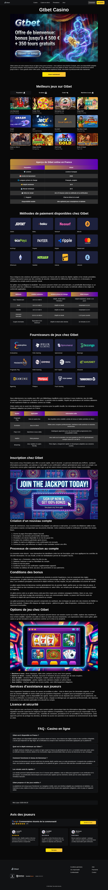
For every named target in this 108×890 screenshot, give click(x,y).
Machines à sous (86, 92)
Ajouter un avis (88, 822)
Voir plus (54, 850)
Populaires (19, 92)
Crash (64, 92)
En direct (41, 92)
